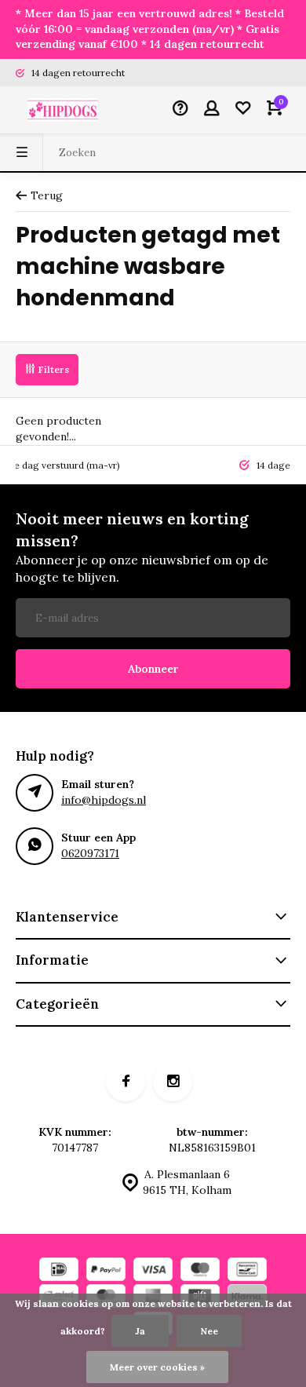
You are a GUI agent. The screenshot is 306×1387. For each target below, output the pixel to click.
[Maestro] (200, 1271)
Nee (209, 1331)
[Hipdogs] (63, 109)
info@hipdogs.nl (103, 800)
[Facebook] (125, 1081)
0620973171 (90, 853)
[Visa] (153, 1271)
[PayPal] (106, 1271)
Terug (47, 195)
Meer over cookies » (157, 1367)
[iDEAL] (58, 1271)
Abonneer (153, 669)
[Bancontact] (247, 1271)
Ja (140, 1331)
